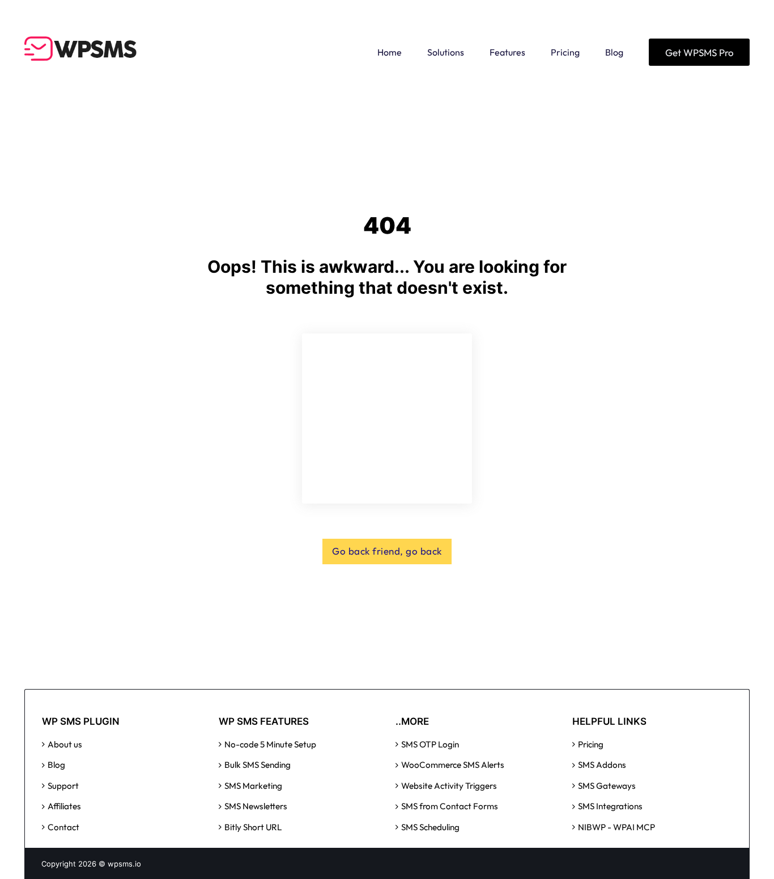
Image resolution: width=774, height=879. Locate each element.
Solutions (445, 52)
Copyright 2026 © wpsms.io (91, 863)
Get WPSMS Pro (699, 52)
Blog (614, 52)
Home (389, 52)
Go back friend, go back (387, 551)
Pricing (565, 52)
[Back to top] (740, 850)
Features (507, 52)
